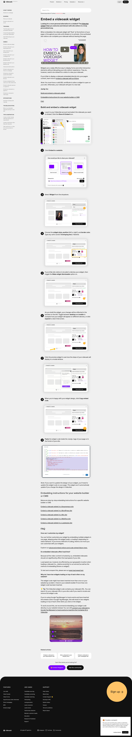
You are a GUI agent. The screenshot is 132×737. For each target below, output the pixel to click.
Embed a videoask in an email (8, 22)
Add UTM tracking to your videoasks (8, 37)
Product (52, 2)
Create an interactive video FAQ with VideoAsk (9, 123)
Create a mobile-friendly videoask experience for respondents (8, 119)
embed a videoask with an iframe (67, 78)
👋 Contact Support (57, 667)
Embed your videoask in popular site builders (8, 74)
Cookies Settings (117, 732)
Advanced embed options (8, 66)
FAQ (42, 101)
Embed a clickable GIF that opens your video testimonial (9, 82)
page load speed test (76, 570)
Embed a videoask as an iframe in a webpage (8, 70)
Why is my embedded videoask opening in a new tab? (9, 110)
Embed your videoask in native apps (8, 93)
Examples (72, 2)
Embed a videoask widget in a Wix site (54, 515)
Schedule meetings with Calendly (8, 101)
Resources (80, 2)
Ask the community (75, 667)
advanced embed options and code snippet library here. (68, 548)
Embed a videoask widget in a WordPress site (56, 511)
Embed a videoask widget (8, 44)
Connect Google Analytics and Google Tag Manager (8, 33)
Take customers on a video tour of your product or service (9, 128)
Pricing (66, 2)
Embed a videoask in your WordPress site (8, 59)
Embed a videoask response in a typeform (9, 86)
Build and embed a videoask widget (53, 93)
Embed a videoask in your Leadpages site (8, 55)
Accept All (125, 732)
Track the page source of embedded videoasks (8, 29)
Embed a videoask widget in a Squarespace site (57, 507)
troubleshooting (59, 13)
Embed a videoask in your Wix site (8, 78)
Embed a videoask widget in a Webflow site (56, 519)
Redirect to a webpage (8, 12)
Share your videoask (7, 18)
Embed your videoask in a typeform (8, 90)
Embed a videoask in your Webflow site (8, 63)
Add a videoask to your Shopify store (8, 51)
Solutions (58, 2)
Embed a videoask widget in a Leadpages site (56, 523)
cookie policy (123, 726)
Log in (119, 2)
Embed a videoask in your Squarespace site (8, 47)
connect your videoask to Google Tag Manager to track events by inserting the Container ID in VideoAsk (65, 610)
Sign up (126, 2)
